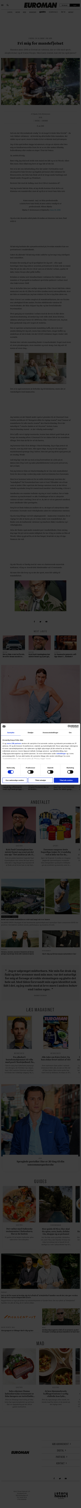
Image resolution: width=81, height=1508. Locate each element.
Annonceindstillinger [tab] (50, 732)
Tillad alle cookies (66, 780)
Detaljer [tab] (31, 732)
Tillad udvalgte (40, 780)
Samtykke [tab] (10, 732)
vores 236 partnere (14, 743)
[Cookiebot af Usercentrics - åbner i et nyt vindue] (69, 726)
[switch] (31, 772)
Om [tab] (70, 732)
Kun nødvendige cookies (15, 780)
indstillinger (61, 753)
